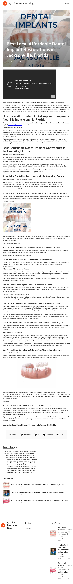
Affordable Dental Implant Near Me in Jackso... (20, 455)
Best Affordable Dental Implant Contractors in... (20, 453)
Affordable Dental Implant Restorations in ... (21, 461)
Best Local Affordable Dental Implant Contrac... (22, 459)
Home (67, 3)
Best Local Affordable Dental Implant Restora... (21, 465)
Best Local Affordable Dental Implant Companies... (20, 451)
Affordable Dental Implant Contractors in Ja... (20, 457)
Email (62, 434)
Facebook (27, 434)
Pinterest (50, 434)
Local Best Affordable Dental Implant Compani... (22, 466)
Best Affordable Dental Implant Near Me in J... (21, 463)
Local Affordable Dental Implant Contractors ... (21, 472)
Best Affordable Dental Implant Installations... (21, 468)
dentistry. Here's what (15, 125)
